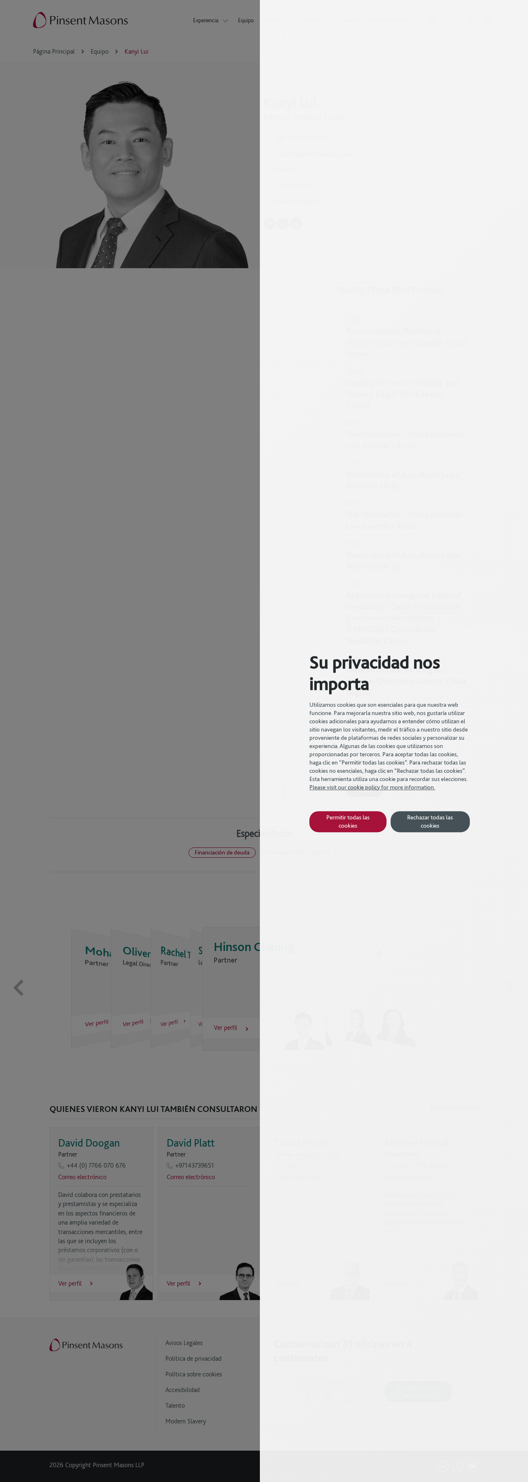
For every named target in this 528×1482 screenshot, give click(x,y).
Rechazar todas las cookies (430, 821)
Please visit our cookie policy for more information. (372, 787)
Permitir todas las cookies (348, 821)
